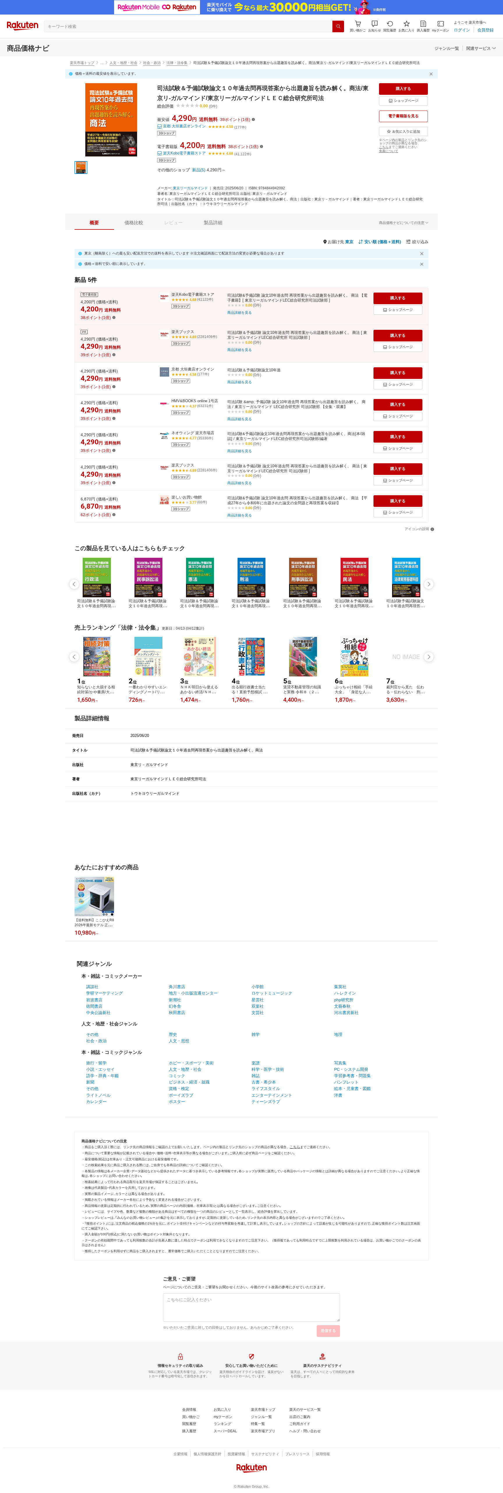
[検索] (338, 26)
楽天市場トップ (82, 63)
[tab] (94, 223)
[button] (374, 26)
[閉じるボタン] (432, 74)
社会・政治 (152, 63)
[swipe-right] (428, 584)
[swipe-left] (74, 584)
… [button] (102, 63)
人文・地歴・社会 (123, 63)
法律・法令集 (177, 63)
